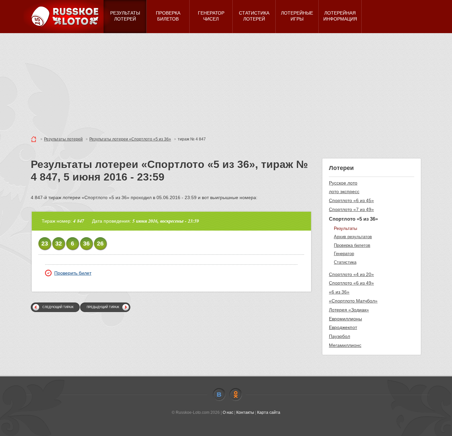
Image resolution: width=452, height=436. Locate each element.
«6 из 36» (339, 292)
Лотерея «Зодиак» (349, 309)
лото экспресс (344, 191)
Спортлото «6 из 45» (351, 200)
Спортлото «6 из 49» (351, 283)
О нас (228, 412)
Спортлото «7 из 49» (351, 209)
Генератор (344, 253)
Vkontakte (219, 394)
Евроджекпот (343, 327)
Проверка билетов (352, 245)
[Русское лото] (67, 16)
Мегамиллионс (345, 345)
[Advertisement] (226, 82)
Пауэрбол (339, 336)
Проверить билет (72, 273)
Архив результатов (353, 236)
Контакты (245, 412)
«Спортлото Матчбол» (353, 300)
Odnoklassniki (235, 394)
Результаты (345, 228)
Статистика (345, 262)
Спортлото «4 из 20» (351, 274)
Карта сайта (268, 412)
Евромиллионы (345, 318)
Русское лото (343, 183)
